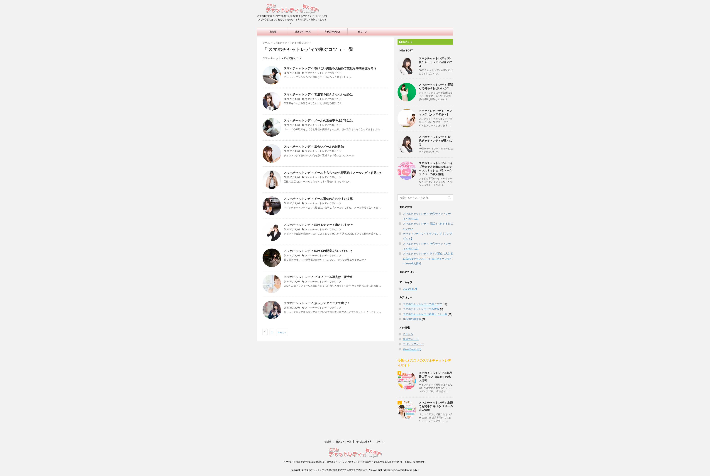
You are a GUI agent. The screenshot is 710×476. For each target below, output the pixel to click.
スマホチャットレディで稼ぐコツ (323, 73)
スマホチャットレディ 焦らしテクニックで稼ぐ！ (317, 303)
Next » (282, 332)
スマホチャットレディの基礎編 (421, 309)
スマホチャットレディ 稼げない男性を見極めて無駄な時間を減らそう (330, 68)
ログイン (408, 334)
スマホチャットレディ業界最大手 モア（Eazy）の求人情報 (435, 376)
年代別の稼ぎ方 (332, 31)
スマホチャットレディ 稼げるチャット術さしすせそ (318, 225)
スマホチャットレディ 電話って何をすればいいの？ (436, 86)
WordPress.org (412, 349)
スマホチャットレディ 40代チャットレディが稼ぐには (435, 140)
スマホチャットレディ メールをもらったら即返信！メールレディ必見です (333, 172)
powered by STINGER (407, 470)
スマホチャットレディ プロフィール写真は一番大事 (318, 277)
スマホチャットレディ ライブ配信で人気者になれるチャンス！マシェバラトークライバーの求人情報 (436, 168)
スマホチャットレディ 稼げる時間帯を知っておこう (318, 251)
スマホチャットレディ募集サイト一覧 (425, 314)
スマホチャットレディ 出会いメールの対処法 (314, 146)
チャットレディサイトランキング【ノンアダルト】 (435, 112)
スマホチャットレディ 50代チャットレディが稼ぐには (435, 62)
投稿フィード (411, 339)
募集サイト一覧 (303, 31)
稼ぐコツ (362, 31)
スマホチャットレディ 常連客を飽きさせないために (318, 94)
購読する (407, 41)
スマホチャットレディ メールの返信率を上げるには (318, 120)
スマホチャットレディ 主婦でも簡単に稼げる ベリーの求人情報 (436, 406)
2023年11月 (410, 289)
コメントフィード (413, 344)
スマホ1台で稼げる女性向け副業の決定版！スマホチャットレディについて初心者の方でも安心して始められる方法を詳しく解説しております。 (355, 461)
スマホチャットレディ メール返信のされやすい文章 (318, 198)
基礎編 (273, 31)
